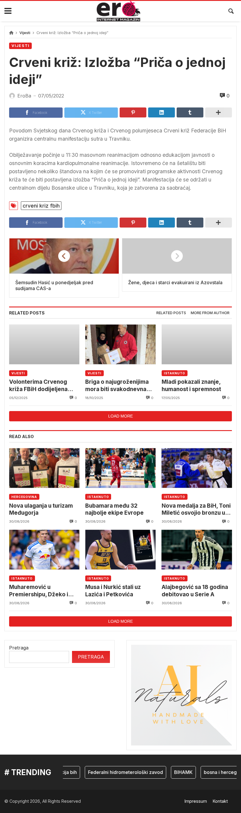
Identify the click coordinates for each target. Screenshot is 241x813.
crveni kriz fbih (41, 206)
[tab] (171, 313)
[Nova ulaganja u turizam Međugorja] (44, 468)
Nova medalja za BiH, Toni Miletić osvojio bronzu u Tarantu (196, 509)
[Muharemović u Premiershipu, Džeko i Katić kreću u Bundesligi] (44, 549)
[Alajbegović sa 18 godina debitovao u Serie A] (197, 549)
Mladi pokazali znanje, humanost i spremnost (191, 385)
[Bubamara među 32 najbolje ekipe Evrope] (120, 468)
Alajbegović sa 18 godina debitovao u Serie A (195, 590)
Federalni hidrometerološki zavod (119, 772)
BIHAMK (177, 772)
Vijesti (24, 33)
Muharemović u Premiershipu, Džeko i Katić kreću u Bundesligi (41, 591)
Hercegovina (24, 497)
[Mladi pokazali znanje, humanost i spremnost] (197, 344)
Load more (120, 416)
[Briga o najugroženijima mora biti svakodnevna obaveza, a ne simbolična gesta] (120, 344)
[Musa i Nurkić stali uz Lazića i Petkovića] (120, 549)
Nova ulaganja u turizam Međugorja (41, 509)
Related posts (171, 313)
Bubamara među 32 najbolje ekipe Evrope (114, 509)
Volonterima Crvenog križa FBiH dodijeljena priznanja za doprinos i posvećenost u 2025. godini (39, 385)
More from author (210, 313)
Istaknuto (174, 373)
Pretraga (19, 648)
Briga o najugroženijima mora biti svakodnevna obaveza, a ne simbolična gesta (119, 385)
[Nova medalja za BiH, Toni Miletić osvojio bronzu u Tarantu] (197, 468)
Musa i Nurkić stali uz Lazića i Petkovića (113, 590)
